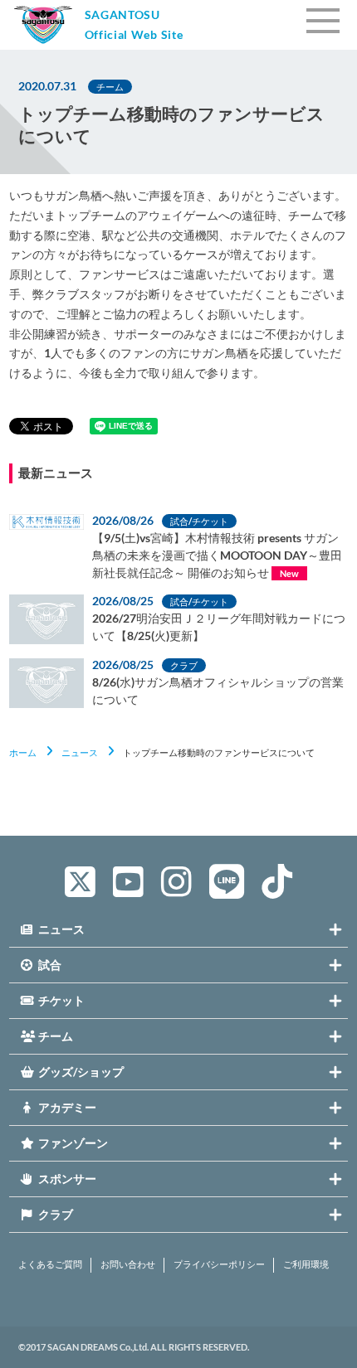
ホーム (23, 752)
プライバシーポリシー (219, 1264)
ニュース (79, 752)
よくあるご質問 (50, 1264)
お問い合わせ (127, 1264)
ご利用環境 (306, 1264)
